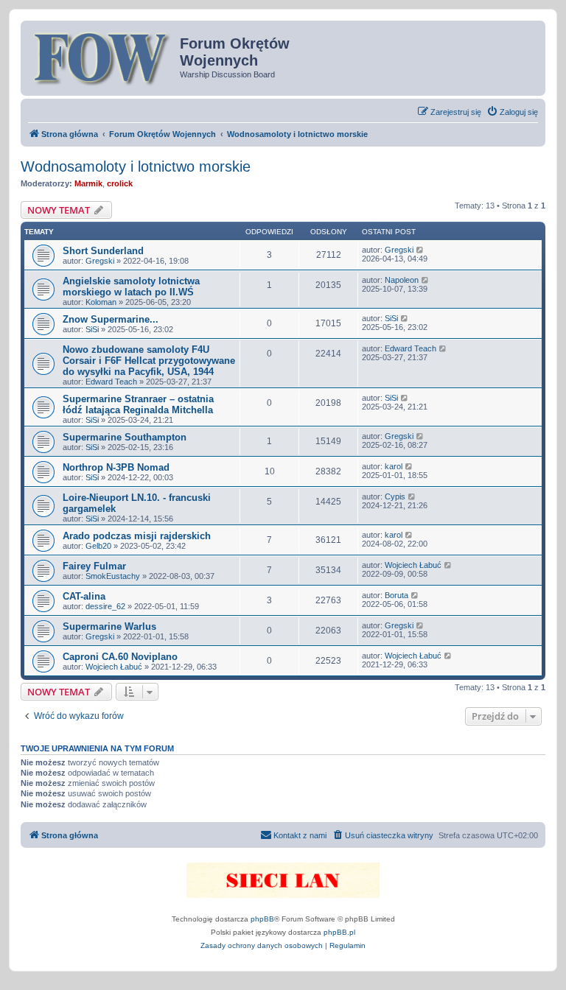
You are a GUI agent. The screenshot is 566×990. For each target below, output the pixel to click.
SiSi (92, 329)
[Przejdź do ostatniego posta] (420, 249)
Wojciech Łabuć (413, 565)
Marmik (88, 183)
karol (393, 466)
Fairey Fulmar (94, 566)
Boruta (396, 595)
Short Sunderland (103, 250)
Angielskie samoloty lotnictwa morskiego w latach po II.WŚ (131, 286)
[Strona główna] (102, 56)
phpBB (262, 919)
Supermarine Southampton (124, 437)
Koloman (100, 302)
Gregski (99, 260)
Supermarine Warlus (109, 626)
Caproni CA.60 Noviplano (120, 656)
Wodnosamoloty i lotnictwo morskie (136, 166)
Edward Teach (111, 381)
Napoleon (402, 279)
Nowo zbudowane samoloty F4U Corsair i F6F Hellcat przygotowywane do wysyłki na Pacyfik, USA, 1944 (149, 360)
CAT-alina (84, 596)
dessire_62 (105, 606)
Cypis (395, 496)
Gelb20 (98, 545)
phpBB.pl (339, 932)
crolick (120, 183)
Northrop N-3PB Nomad (116, 467)
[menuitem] (512, 112)
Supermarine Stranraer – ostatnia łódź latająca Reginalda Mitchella (138, 404)
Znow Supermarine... (110, 319)
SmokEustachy (112, 576)
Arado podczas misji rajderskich (137, 535)
